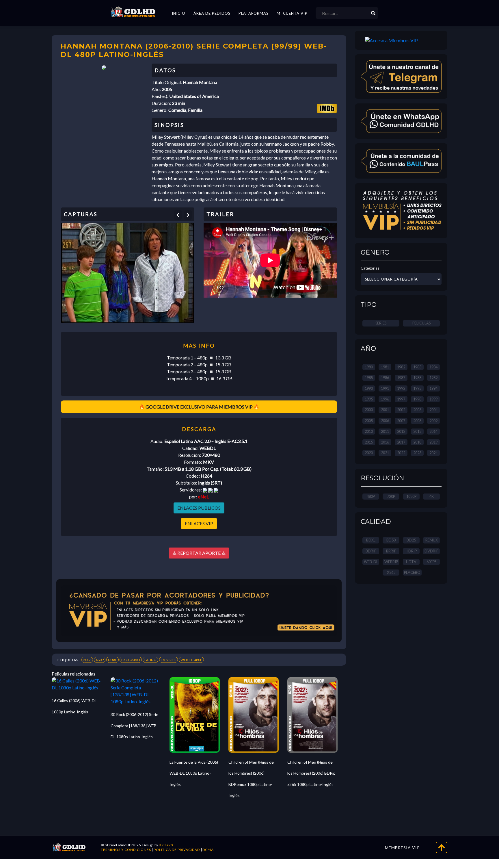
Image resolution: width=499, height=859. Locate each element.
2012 (401, 431)
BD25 (411, 540)
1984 (433, 367)
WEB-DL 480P (191, 660)
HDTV (411, 561)
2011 (385, 431)
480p (371, 496)
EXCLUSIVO (130, 660)
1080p (411, 496)
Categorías (370, 268)
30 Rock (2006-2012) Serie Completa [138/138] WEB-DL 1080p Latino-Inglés (134, 725)
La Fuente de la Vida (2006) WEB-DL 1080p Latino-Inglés (194, 773)
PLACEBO (412, 572)
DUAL (112, 660)
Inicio (178, 13)
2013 (417, 431)
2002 (401, 409)
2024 (433, 452)
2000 (369, 409)
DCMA (208, 849)
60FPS (431, 561)
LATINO (150, 660)
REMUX (431, 540)
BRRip (391, 551)
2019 (433, 442)
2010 (369, 431)
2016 (385, 442)
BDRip (371, 551)
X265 (391, 572)
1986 (385, 377)
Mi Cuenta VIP (292, 13)
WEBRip (391, 561)
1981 (385, 367)
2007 (401, 420)
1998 (417, 399)
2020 (369, 452)
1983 (417, 367)
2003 (417, 409)
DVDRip (431, 551)
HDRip (411, 551)
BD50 (391, 540)
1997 (401, 399)
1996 (385, 399)
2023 (417, 452)
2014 (433, 431)
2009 (433, 420)
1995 (369, 399)
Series (380, 323)
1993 (417, 388)
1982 (401, 367)
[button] (178, 215)
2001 (385, 409)
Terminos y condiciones (126, 849)
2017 (401, 442)
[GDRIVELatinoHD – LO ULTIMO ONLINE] (133, 12)
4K (431, 496)
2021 (385, 452)
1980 (369, 367)
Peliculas (421, 323)
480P (100, 660)
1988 (417, 377)
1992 (401, 388)
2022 (401, 452)
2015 (369, 442)
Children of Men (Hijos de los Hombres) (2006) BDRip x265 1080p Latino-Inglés (311, 773)
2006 (87, 660)
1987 (401, 377)
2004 (433, 409)
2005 (369, 420)
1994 (433, 388)
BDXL (370, 540)
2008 (417, 420)
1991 (385, 388)
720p (391, 496)
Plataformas (254, 13)
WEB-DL (371, 561)
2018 (417, 442)
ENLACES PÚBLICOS (199, 508)
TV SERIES (168, 660)
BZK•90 (166, 845)
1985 (369, 377)
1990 (369, 388)
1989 (433, 377)
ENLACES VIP (199, 523)
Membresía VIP (402, 847)
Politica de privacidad (177, 849)
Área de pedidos (211, 13)
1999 (433, 399)
